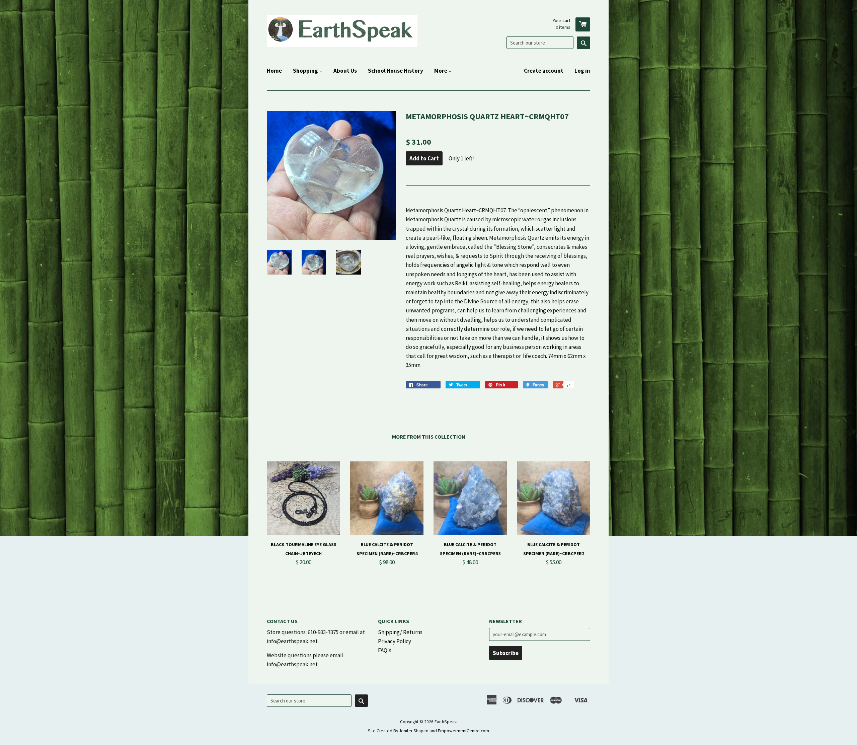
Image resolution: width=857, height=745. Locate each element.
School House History (395, 70)
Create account (543, 70)
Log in (582, 70)
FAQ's (384, 650)
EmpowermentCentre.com (463, 731)
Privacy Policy (394, 641)
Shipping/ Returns (400, 632)
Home (274, 70)
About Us (345, 70)
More (441, 70)
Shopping (306, 70)
